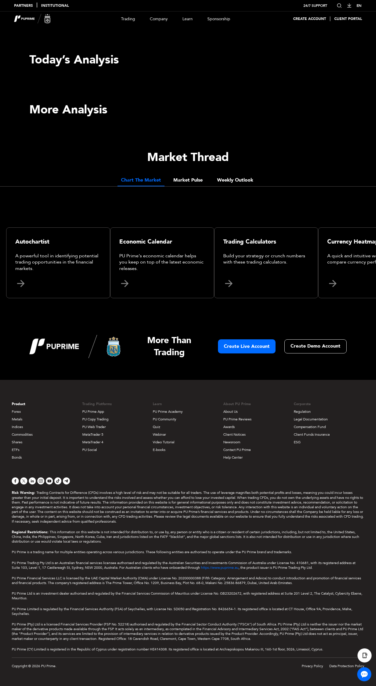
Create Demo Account (315, 346)
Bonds (17, 457)
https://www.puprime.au (220, 567)
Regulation (302, 411)
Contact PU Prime (237, 449)
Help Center (233, 457)
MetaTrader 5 (92, 434)
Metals (17, 419)
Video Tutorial (163, 442)
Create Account (309, 19)
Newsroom (231, 442)
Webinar (159, 434)
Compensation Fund (310, 427)
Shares (17, 442)
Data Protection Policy (346, 666)
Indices (17, 427)
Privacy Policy (312, 666)
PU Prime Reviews (237, 419)
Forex (16, 411)
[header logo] (32, 19)
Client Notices (234, 434)
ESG (297, 442)
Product (18, 404)
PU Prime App (93, 411)
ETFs (15, 449)
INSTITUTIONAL (55, 6)
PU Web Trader (94, 427)
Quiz (156, 427)
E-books (159, 449)
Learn (187, 19)
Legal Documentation (311, 419)
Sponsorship (218, 19)
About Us (230, 411)
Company (159, 19)
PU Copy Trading (95, 419)
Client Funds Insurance (312, 434)
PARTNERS (23, 6)
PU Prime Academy (168, 411)
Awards (229, 427)
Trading (128, 19)
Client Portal (348, 19)
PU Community (164, 419)
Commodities (22, 434)
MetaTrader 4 (92, 442)
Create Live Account (247, 346)
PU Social (89, 449)
